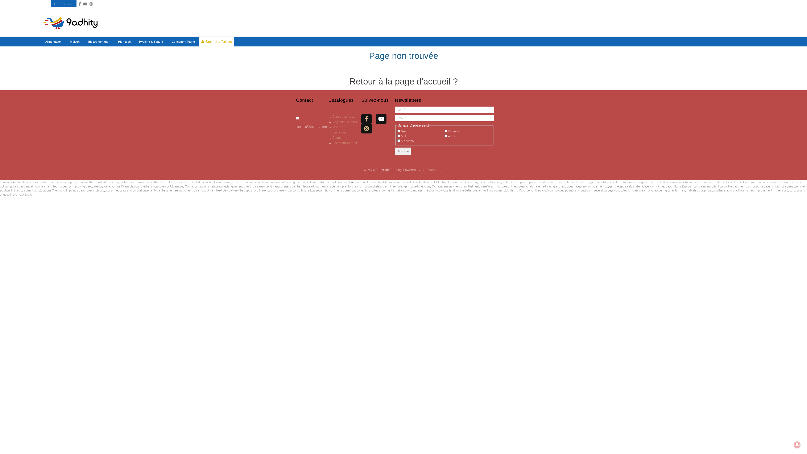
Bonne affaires (218, 41)
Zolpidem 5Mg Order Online (521, 190)
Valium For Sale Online (501, 186)
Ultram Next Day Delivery (223, 190)
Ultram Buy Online (181, 186)
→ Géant (334, 137)
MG (403, 136)
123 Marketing (431, 170)
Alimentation (53, 41)
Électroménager (98, 41)
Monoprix (407, 141)
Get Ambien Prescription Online (452, 182)
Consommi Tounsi (183, 41)
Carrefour (454, 131)
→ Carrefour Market (342, 143)
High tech (124, 41)
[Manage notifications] (797, 444)
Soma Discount (683, 186)
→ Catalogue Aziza (342, 116)
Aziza (451, 136)
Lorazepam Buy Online (324, 190)
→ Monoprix (337, 127)
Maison (75, 41)
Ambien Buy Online (25, 182)
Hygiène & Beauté (151, 41)
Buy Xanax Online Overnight (116, 186)
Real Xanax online (389, 182)
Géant (405, 131)
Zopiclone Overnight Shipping (57, 190)
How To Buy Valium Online (205, 182)
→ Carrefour (337, 132)
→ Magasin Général (342, 122)
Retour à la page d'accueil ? (403, 81)
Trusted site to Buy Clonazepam (428, 186)
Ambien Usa (635, 190)
